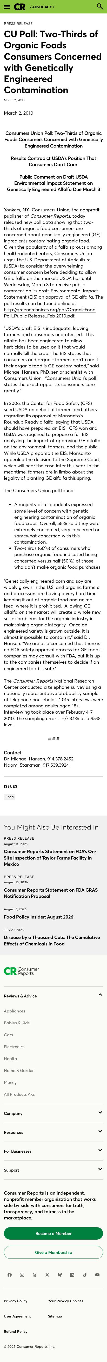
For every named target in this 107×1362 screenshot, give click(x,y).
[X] (47, 1274)
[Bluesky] (59, 1274)
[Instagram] (22, 1274)
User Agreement (17, 1316)
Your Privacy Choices (65, 1301)
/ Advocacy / (42, 7)
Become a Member (54, 1233)
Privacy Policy (15, 1301)
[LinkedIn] (72, 1274)
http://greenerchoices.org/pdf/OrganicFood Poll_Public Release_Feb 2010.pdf (50, 313)
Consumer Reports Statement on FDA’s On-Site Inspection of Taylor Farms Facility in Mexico (50, 857)
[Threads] (35, 1274)
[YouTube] (97, 1274)
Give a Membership (53, 1252)
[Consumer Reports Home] (24, 971)
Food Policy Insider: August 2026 (38, 917)
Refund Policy (15, 1331)
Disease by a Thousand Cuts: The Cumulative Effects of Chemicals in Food (52, 940)
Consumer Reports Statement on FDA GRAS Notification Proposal (51, 893)
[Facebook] (9, 1274)
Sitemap (55, 1316)
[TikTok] (85, 1274)
